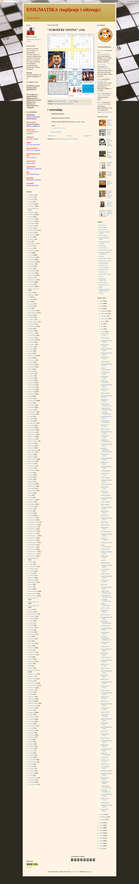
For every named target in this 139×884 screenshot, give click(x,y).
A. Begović (31, 195)
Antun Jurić (31, 219)
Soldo (30, 657)
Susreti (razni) (32, 683)
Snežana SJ (31, 652)
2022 (101, 822)
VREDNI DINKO (105, 563)
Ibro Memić (31, 324)
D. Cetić (30, 255)
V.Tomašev (31, 735)
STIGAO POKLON (106, 484)
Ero (29, 297)
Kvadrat (30, 362)
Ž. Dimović (31, 755)
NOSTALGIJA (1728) (105, 358)
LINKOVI (103, 560)
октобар (103, 316)
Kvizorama (31, 367)
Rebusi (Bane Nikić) (105, 274)
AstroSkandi (31, 223)
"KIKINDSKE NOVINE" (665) (106, 440)
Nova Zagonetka (104, 267)
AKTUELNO (104, 522)
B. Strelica (31, 239)
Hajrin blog (102, 245)
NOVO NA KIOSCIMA (105, 381)
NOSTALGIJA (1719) (105, 734)
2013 (101, 846)
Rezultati (30, 612)
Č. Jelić (30, 246)
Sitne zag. (31, 643)
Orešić (30, 497)
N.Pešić (30, 479)
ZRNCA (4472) (105, 764)
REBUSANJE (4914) (104, 810)
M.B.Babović (32, 430)
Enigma (30, 292)
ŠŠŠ (29, 666)
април (103, 331)
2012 (101, 848)
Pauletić (30, 511)
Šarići (29, 636)
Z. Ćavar (30, 750)
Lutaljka (101, 256)
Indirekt (30, 328)
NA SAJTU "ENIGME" (104, 491)
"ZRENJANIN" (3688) (105, 782)
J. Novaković (32, 335)
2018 (101, 833)
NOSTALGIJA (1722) (105, 665)
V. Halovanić (32, 717)
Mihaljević (31, 448)
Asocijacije (31, 221)
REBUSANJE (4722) (104, 581)
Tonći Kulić (31, 708)
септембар (104, 318)
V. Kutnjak (31, 721)
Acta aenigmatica (33, 208)
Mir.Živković (31, 461)
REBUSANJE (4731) (104, 345)
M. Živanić (31, 427)
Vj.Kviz (30, 739)
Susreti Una (31, 687)
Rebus (30, 589)
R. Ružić (30, 573)
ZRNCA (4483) (105, 477)
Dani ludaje (31, 273)
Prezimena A (32, 517)
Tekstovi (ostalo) (33, 703)
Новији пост (51, 135)
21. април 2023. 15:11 (58, 128)
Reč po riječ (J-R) (33, 602)
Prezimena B (32, 520)
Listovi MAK (31, 385)
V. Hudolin (31, 719)
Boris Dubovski (103, 229)
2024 (101, 306)
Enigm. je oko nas (33, 288)
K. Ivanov (31, 342)
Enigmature (31, 295)
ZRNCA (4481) (105, 525)
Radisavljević (32, 582)
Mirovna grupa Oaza (105, 260)
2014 (101, 843)
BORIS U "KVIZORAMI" (105, 604)
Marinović (31, 443)
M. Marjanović (32, 412)
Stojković (30, 681)
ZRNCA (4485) (105, 393)
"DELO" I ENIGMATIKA (105, 369)
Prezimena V (32, 556)
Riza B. (101, 276)
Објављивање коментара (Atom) (68, 139)
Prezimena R (32, 544)
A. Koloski (31, 199)
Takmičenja (31, 699)
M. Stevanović (32, 423)
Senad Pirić (31, 639)
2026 (101, 301)
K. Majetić (31, 346)
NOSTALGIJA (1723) (105, 643)
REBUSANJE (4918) (104, 697)
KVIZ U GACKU (105, 615)
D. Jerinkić (31, 259)
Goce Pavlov (32, 310)
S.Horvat (30, 632)
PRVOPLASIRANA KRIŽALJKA (109, 213)
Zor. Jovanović (32, 784)
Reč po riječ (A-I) (33, 598)
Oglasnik (30, 493)
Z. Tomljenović (32, 777)
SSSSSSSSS (104, 757)
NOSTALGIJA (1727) (105, 389)
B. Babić (30, 228)
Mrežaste (31, 463)
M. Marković (31, 414)
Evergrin (30, 304)
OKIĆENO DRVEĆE (107, 771)
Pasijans (30, 508)
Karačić (30, 351)
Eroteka (30, 299)
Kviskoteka (31, 364)
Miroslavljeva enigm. (105, 258)
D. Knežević (31, 262)
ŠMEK (101, 287)
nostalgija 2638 (102, 81)
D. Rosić (30, 268)
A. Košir (30, 201)
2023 (101, 308)
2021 (101, 825)
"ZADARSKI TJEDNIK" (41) (106, 791)
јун (102, 326)
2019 (101, 830)
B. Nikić (30, 237)
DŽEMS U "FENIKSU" (105, 539)
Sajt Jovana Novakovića (102, 279)
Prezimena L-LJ (33, 535)
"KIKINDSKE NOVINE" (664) (106, 622)
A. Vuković (31, 204)
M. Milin (30, 416)
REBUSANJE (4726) (104, 487)
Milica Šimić (31, 452)
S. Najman (31, 618)
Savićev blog (103, 282)
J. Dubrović (31, 333)
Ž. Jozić (30, 764)
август (103, 321)
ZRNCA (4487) (105, 338)
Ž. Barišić (31, 744)
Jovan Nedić (32, 340)
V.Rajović (31, 732)
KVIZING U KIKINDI (106, 542)
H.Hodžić (31, 317)
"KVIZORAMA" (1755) (109, 164)
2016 (101, 838)
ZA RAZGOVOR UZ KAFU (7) (109, 203)
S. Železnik (31, 627)
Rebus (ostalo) (32, 591)
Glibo (29, 308)
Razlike (30, 587)
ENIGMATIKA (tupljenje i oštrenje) (63, 9)
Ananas (30, 217)
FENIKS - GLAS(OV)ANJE (109, 173)
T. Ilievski (31, 692)
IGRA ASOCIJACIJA (109, 183)
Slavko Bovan (32, 37)
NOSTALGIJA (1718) (105, 760)
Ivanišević (31, 331)
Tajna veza (31, 696)
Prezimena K (32, 533)
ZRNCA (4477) (105, 646)
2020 (101, 828)
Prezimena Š (32, 549)
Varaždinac (31, 737)
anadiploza (31, 212)
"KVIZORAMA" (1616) (105, 767)
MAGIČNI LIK (105, 515)
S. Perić (30, 621)
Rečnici (30, 609)
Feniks (30, 306)
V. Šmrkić (31, 728)
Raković (30, 584)
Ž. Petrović (31, 771)
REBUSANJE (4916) (104, 745)
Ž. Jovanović (32, 762)
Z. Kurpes (31, 768)
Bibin (29, 241)
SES (29, 641)
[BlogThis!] (72, 101)
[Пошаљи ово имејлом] (70, 101)
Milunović (31, 457)
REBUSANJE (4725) (104, 512)
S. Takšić (30, 625)
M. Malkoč (31, 407)
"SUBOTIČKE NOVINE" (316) (106, 592)
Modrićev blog (103, 265)
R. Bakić (30, 564)
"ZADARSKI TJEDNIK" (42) (106, 600)
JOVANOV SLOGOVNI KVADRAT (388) (106, 450)
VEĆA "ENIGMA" (106, 502)
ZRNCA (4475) (105, 690)
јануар (103, 819)
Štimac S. (31, 676)
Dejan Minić (31, 275)
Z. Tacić (30, 775)
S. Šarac (30, 623)
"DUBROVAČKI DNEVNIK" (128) (106, 596)
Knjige (30, 358)
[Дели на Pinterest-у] (77, 101)
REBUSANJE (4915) (104, 778)
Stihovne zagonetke (34, 670)
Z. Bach (30, 741)
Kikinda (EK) (63, 103)
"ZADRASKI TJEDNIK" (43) (106, 413)
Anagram (31, 214)
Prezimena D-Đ (32, 524)
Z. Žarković (31, 780)
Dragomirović (32, 280)
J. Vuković (31, 337)
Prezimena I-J (32, 531)
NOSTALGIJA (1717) (105, 799)
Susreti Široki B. (33, 685)
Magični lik (31, 436)
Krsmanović (31, 360)
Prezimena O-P (32, 542)
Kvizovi (30, 369)
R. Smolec (31, 575)
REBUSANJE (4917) (104, 723)
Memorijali (31, 445)
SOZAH (30, 659)
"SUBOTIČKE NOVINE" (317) (106, 404)
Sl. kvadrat (31, 648)
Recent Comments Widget (107, 112)
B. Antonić (31, 226)
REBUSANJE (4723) (104, 556)
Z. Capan (31, 748)
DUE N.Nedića (103, 235)
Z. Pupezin (31, 773)
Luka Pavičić (32, 400)
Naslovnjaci (31, 484)
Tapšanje (31, 701)
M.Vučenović (32, 434)
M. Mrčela (31, 418)
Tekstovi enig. (32, 705)
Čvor (29, 252)
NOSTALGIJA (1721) (105, 687)
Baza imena (102, 225)
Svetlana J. (31, 690)
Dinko (99, 79)
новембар (104, 313)
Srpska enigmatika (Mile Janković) (104, 290)
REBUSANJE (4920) (104, 654)
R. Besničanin (32, 566)
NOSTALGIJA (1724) (105, 474)
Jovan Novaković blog (105, 250)
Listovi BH (31, 380)
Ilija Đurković (32, 326)
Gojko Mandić (32, 313)
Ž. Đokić (30, 757)
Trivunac (30, 710)
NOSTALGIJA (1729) (105, 334)
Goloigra (30, 315)
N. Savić (30, 472)
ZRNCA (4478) (105, 608)
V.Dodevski (31, 730)
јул (102, 324)
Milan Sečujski (32, 450)
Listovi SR (70, 103)
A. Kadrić (31, 197)
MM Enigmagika (104, 263)
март (102, 814)
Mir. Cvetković (32, 459)
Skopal (30, 645)
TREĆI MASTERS (106, 657)
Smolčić (30, 650)
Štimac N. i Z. (32, 674)
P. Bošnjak (31, 502)
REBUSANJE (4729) (104, 400)
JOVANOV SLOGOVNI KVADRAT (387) (106, 638)
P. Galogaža (31, 504)
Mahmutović (31, 439)
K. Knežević (31, 344)
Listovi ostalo (32, 387)
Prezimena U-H (32, 553)
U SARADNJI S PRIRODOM (105, 421)
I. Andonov (31, 319)
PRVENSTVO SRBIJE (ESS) (109, 132)
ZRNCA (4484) (105, 429)
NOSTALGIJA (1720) (105, 708)
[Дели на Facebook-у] (75, 101)
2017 (101, 835)
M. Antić (30, 403)
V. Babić (30, 714)
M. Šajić (30, 421)
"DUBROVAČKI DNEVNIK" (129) (106, 409)
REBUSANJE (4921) (104, 611)
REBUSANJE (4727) (104, 463)
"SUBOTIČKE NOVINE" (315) (106, 786)
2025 (101, 303)
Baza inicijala (103, 227)
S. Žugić (30, 630)
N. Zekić (30, 475)
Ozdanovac (31, 499)
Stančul (30, 668)
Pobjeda (30, 513)
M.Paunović (31, 432)
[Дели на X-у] (73, 101)
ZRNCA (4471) (105, 802)
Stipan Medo (32, 678)
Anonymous (100, 50)
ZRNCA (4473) (105, 738)
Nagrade (30, 481)
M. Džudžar (31, 405)
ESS (29, 301)
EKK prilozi (56, 103)
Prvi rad (30, 562)
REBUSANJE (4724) (104, 528)
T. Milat (30, 694)
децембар (104, 311)
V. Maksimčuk (32, 726)
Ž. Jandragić (32, 759)
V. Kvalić (30, 723)
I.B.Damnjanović (33, 322)
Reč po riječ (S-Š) (33, 605)
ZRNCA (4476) (105, 668)
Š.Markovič (31, 634)
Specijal (30, 663)
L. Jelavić (31, 376)
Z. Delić (30, 753)
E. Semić (30, 284)
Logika (30, 396)
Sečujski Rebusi (104, 285)
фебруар (104, 817)
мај (102, 329)
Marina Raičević (33, 441)
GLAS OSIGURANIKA (106, 545)
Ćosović (30, 248)
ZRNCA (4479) (105, 573)
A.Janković (31, 206)
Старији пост (87, 135)
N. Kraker (31, 468)
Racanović (31, 578)
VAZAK (101, 293)
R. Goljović (31, 569)
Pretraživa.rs (103, 272)
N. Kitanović (31, 466)
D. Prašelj (31, 266)
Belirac (99, 93)
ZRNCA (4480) (105, 549)
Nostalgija (31, 488)
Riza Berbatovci (33, 614)
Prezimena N (32, 540)
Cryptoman (31, 250)
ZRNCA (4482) (105, 504)
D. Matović (31, 264)
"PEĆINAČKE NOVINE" (105, 715)
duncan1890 (75, 871)
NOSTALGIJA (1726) (105, 425)
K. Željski (31, 349)
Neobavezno (32, 486)
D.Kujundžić (31, 271)
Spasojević (31, 661)
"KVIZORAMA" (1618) (105, 373)
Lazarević (31, 378)
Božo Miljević (32, 243)
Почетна (69, 135)
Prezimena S (32, 547)
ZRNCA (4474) (105, 712)
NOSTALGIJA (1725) (105, 455)
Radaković (31, 580)
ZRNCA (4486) (105, 361)
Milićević (30, 454)
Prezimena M (32, 538)
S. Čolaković (32, 616)
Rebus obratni (32, 593)
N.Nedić (30, 477)
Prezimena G (32, 529)
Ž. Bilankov (31, 746)
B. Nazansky (32, 234)
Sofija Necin (31, 654)
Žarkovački (31, 782)
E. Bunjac (31, 282)
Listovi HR (31, 382)
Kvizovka (30, 371)
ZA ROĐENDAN (105, 471)
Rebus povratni (32, 595)
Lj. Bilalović (31, 394)
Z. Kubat (30, 766)
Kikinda (30, 353)
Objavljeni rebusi (104, 269)
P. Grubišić (31, 506)
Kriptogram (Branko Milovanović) (105, 253)
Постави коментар (55, 132)
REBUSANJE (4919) (104, 676)
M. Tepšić (31, 425)
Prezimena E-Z (32, 526)
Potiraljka (31, 515)
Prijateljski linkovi (33, 558)
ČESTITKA (104, 584)
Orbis (29, 495)
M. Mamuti (31, 409)
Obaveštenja (32, 490)
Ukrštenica (31, 712)
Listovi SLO (31, 389)
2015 (101, 841)
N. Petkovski (32, 470)
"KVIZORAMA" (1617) (105, 570)
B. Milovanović (32, 230)
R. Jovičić (31, 571)
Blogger (89, 871)
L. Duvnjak (31, 373)
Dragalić (30, 277)
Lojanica (30, 398)
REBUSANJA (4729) (104, 377)
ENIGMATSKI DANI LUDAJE (109, 122)
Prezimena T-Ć (32, 551)
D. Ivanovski (31, 257)
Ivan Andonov (103, 248)
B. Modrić (31, 232)
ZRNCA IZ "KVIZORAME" (106, 754)
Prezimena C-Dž (33, 522)
